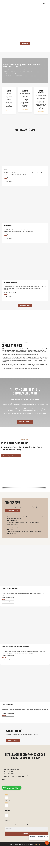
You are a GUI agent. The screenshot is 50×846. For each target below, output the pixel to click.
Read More (9, 111)
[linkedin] (6, 783)
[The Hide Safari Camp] (25, 191)
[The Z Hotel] (25, 135)
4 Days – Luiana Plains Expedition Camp (10, 589)
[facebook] (2, 783)
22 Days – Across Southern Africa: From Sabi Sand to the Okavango (15, 647)
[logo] (10, 764)
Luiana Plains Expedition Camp (10, 283)
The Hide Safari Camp (8, 226)
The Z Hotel (6, 169)
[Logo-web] (13, 1)
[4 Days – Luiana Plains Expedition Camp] (25, 551)
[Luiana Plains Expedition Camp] (25, 248)
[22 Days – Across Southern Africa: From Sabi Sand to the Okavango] (25, 609)
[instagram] (4, 783)
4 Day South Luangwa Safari (7, 705)
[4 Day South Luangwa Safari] (25, 667)
